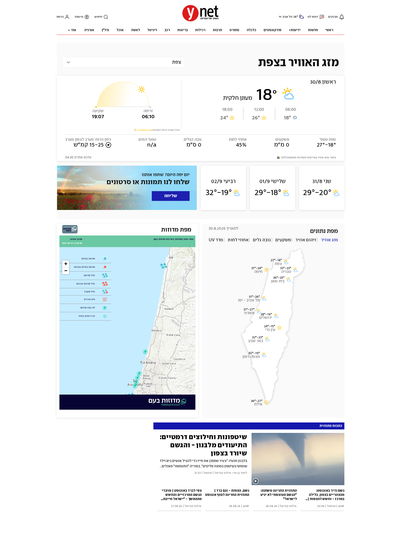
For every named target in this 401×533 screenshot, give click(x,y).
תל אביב (287, 17)
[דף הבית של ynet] (200, 21)
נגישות (79, 17)
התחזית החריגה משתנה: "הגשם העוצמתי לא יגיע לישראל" (278, 495)
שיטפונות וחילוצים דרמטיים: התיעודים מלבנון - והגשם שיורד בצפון (203, 445)
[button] (279, 16)
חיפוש (98, 17)
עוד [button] (73, 30)
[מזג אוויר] (301, 18)
